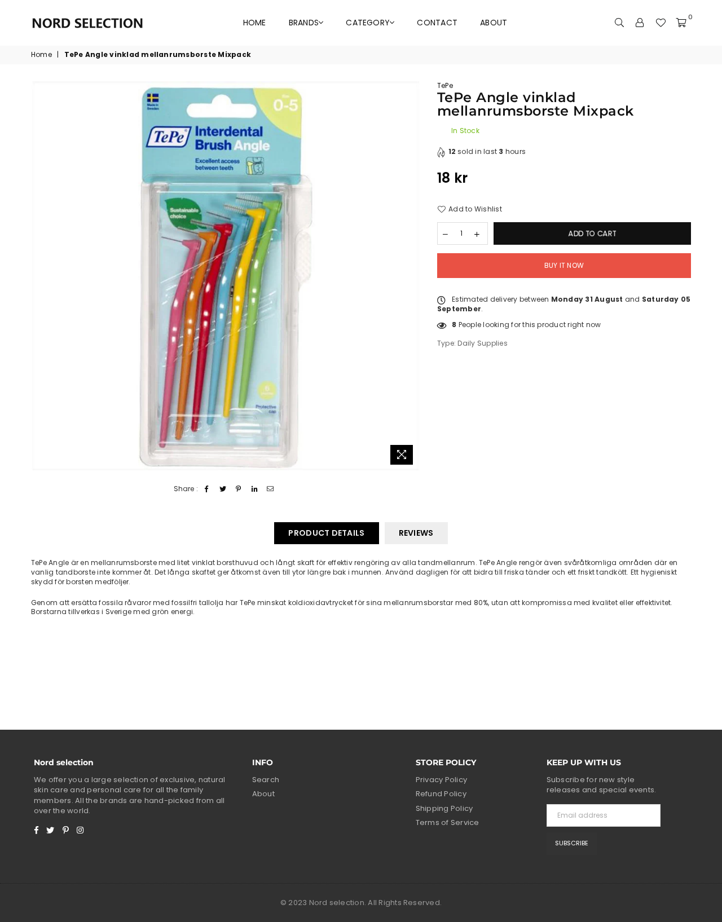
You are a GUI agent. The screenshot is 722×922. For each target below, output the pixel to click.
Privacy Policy (441, 779)
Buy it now (564, 265)
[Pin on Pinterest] (239, 489)
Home (254, 22)
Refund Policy (441, 793)
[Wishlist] (660, 22)
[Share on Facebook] (206, 489)
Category (368, 22)
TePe (445, 85)
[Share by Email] (270, 489)
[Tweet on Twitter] (223, 489)
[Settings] (640, 22)
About (493, 22)
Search (265, 779)
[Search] (620, 22)
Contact (437, 22)
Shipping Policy (444, 808)
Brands (304, 22)
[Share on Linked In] (254, 489)
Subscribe (571, 843)
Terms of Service (447, 822)
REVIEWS (416, 533)
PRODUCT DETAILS (326, 533)
